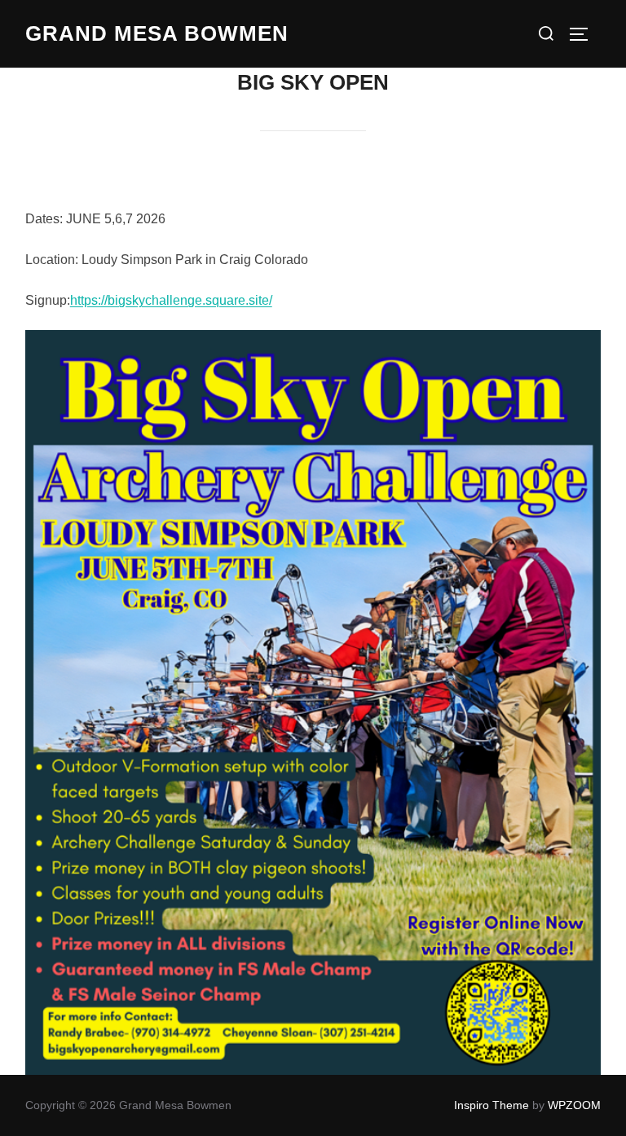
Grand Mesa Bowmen (157, 33)
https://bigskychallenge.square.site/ (171, 300)
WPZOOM (574, 1105)
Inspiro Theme (491, 1105)
